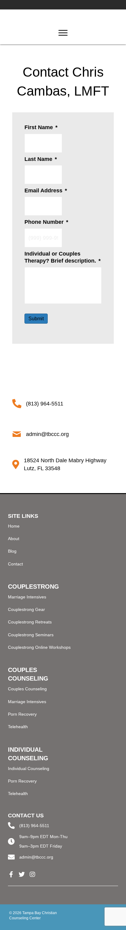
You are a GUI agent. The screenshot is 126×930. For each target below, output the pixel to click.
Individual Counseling (28, 768)
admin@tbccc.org (36, 857)
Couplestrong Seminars (31, 634)
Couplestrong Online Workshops (39, 647)
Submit (36, 318)
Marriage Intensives (27, 596)
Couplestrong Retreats (30, 621)
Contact (15, 563)
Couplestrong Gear (26, 609)
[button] (11, 874)
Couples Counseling (27, 688)
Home (14, 526)
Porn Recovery (22, 714)
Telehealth (18, 726)
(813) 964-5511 (34, 825)
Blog (12, 551)
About (13, 538)
